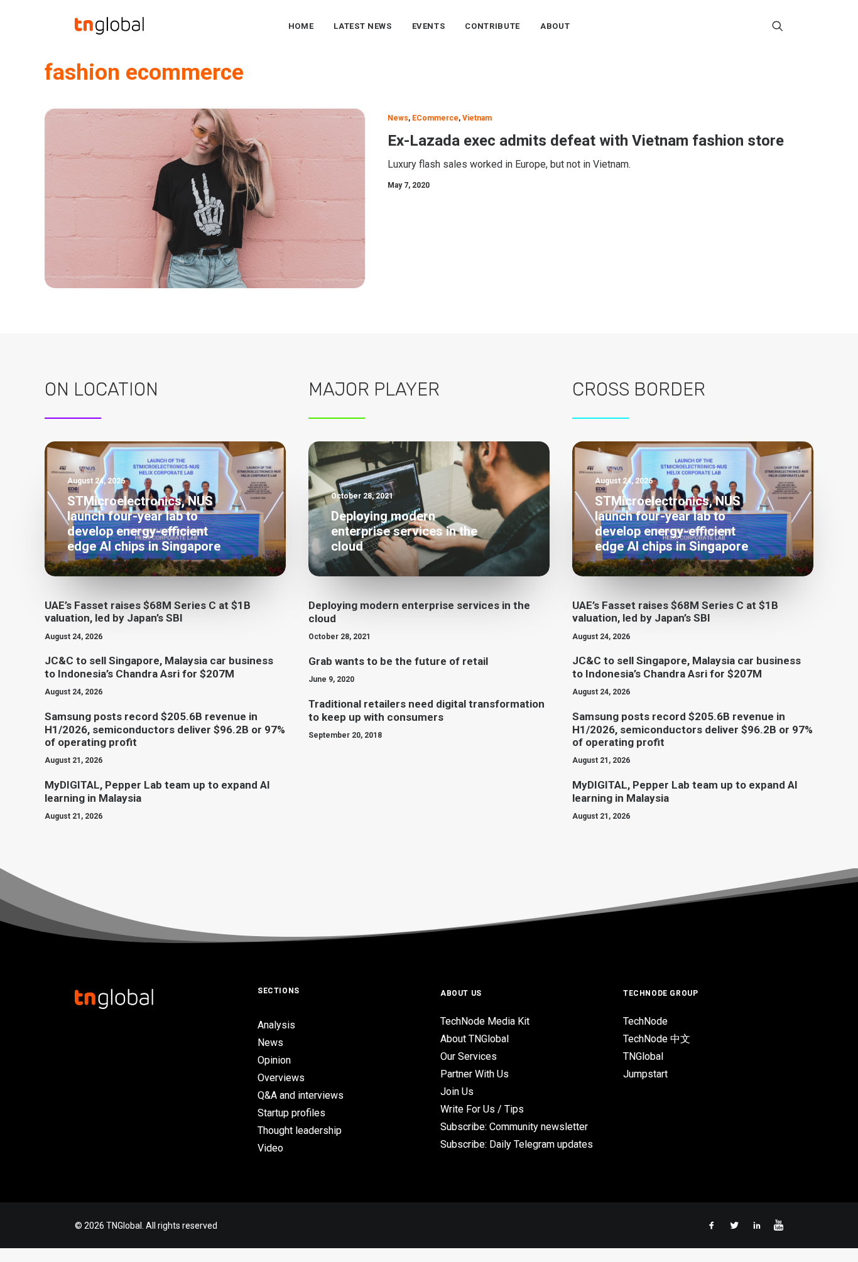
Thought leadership (300, 1130)
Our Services (468, 1056)
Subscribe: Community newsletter (514, 1127)
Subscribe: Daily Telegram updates (516, 1144)
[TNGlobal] (109, 26)
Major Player (374, 389)
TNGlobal (643, 1056)
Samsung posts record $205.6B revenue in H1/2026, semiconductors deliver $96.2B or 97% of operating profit (165, 729)
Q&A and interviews (301, 1095)
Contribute (492, 26)
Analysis (276, 1025)
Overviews (281, 1078)
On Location (101, 389)
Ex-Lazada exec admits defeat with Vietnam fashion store (586, 140)
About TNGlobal (474, 1039)
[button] (777, 25)
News (398, 118)
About (555, 26)
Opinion (274, 1060)
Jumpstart (645, 1074)
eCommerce (435, 118)
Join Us (457, 1092)
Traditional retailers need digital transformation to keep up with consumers (426, 710)
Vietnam (477, 118)
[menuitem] (301, 25)
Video (270, 1148)
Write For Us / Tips (482, 1109)
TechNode (645, 1021)
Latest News (362, 26)
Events (428, 26)
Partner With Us (474, 1074)
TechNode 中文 (656, 1039)
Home (301, 26)
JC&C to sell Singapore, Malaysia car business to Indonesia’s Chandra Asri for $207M (159, 666)
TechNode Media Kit (484, 1021)
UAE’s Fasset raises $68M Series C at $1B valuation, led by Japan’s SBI (148, 611)
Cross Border (638, 389)
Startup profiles (291, 1113)
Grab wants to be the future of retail (398, 661)
